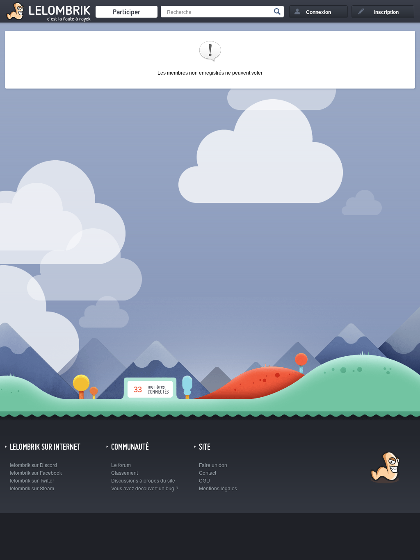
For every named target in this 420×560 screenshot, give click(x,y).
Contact (207, 472)
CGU (204, 480)
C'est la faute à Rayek (69, 18)
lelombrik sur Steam (32, 488)
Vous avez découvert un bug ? (144, 488)
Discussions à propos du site (143, 480)
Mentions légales (218, 488)
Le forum (121, 464)
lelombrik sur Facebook (36, 472)
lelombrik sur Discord (33, 464)
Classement (124, 472)
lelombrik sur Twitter (32, 480)
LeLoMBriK (384, 468)
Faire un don (213, 464)
